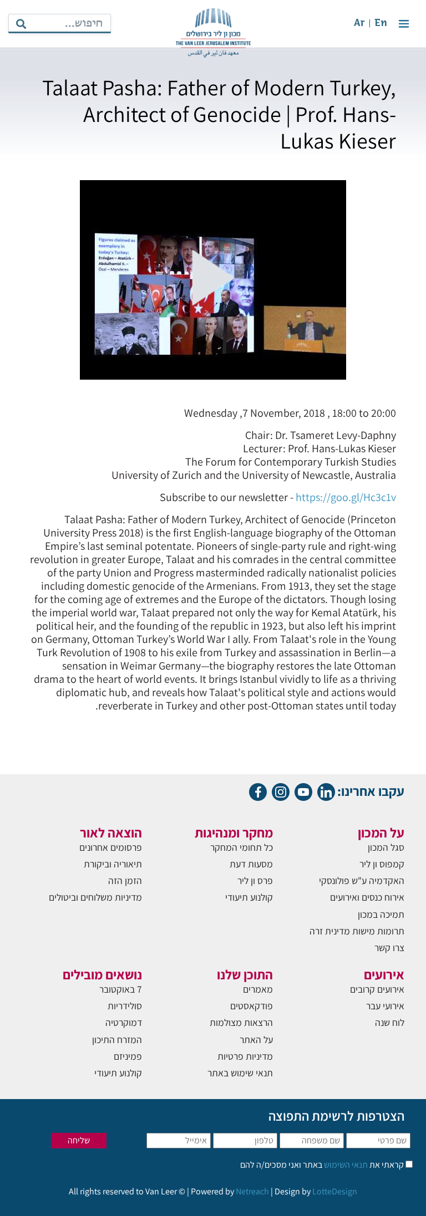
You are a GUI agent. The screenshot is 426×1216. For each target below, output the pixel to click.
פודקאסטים (251, 1005)
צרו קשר (389, 947)
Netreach (252, 1191)
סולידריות (125, 1005)
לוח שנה (389, 1022)
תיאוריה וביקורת (113, 863)
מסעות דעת (251, 863)
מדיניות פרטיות (245, 1056)
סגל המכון (386, 847)
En (380, 23)
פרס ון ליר (255, 880)
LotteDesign (334, 1191)
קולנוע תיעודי (249, 897)
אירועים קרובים (377, 989)
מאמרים (258, 989)
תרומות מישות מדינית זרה (357, 930)
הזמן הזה (125, 880)
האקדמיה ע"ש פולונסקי (361, 880)
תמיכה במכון (381, 914)
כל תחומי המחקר (241, 847)
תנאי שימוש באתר (240, 1072)
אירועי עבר (385, 1005)
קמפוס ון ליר (381, 863)
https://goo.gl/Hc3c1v (346, 497)
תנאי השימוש (345, 1165)
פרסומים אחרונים (110, 847)
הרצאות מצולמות (241, 1022)
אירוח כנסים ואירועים (367, 897)
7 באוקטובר (120, 989)
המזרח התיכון (117, 1039)
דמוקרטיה (123, 1022)
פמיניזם (128, 1056)
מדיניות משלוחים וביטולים (95, 897)
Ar (359, 23)
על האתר (256, 1039)
